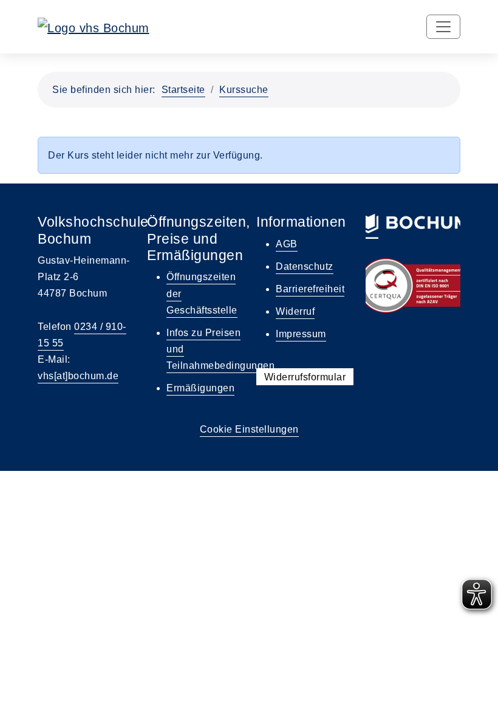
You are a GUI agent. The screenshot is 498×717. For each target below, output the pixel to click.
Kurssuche (243, 89)
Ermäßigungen (200, 388)
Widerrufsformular (305, 377)
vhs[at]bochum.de (78, 376)
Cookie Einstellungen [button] (249, 429)
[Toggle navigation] (443, 27)
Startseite (183, 89)
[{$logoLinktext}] (93, 26)
